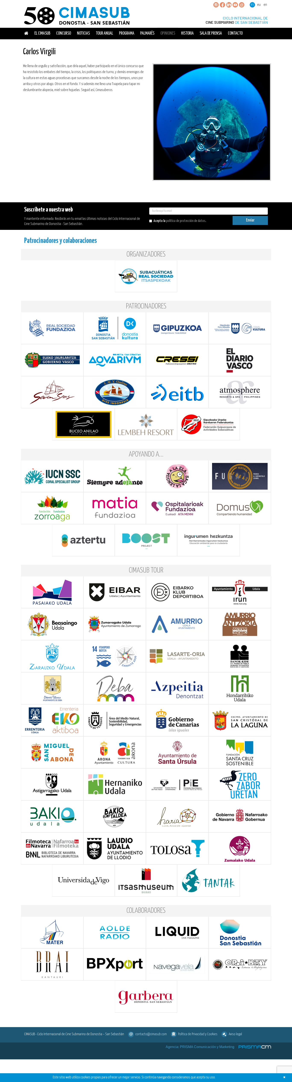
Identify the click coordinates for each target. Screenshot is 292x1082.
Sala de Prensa (211, 33)
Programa (126, 33)
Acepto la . (179, 221)
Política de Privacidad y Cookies (197, 1034)
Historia (187, 33)
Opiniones (167, 33)
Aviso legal (235, 1034)
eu (259, 5)
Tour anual (104, 33)
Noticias (83, 33)
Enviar (250, 220)
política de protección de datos (185, 221)
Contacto (235, 33)
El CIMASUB (42, 33)
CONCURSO (63, 33)
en (265, 5)
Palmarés (147, 33)
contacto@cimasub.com (151, 1034)
